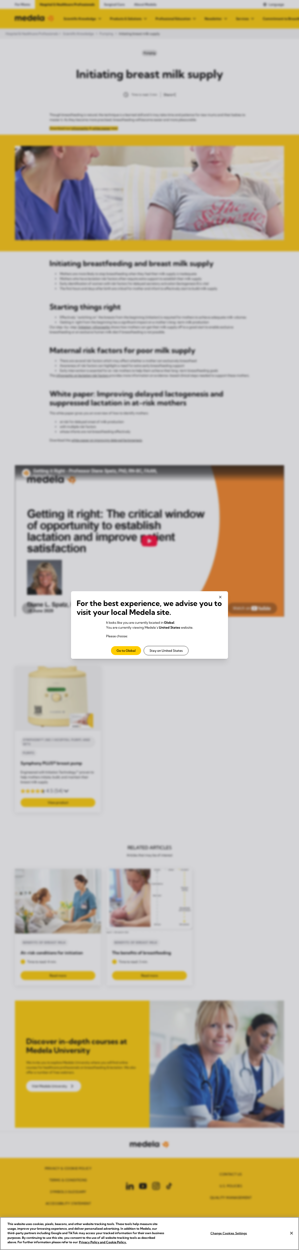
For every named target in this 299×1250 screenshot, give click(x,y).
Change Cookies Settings (228, 1233)
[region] (149, 1233)
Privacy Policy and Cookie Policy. (103, 1242)
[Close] (291, 1233)
